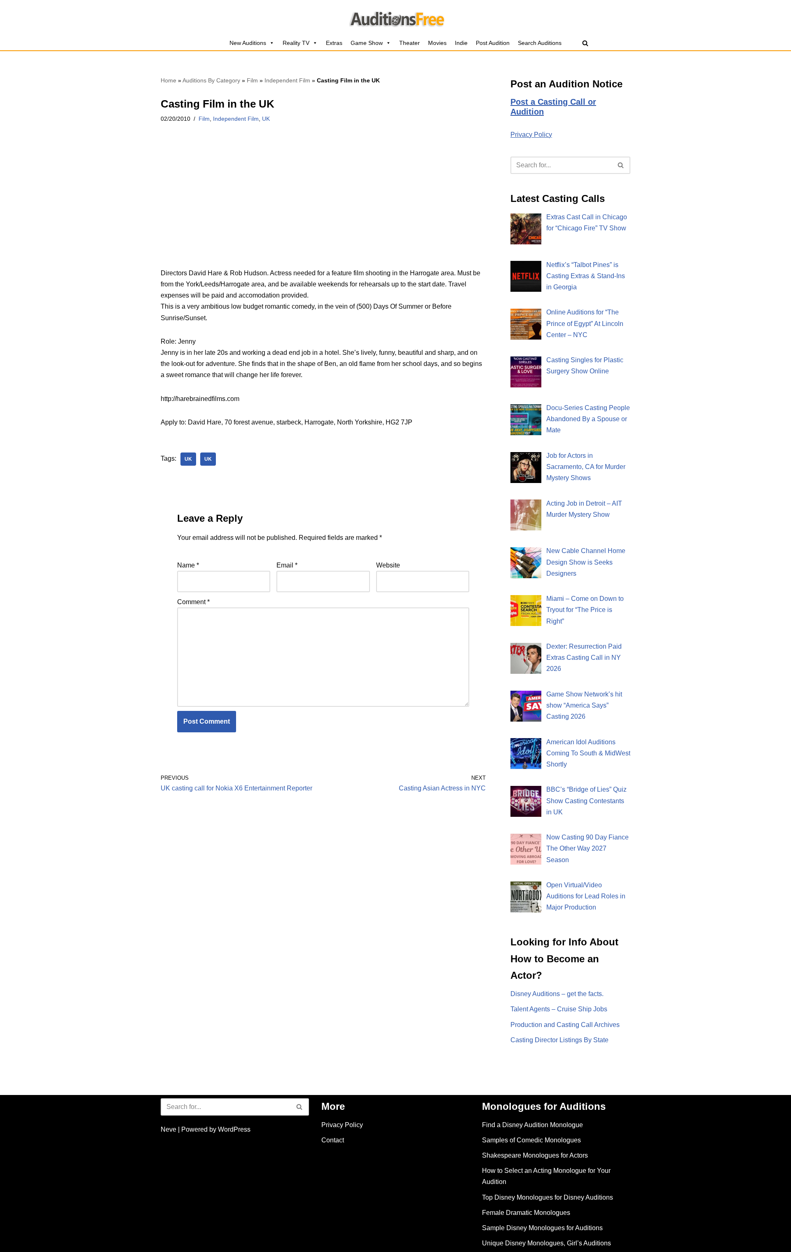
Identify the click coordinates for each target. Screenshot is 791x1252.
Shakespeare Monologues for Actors (535, 1155)
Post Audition (493, 43)
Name (188, 565)
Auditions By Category (211, 80)
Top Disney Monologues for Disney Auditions (547, 1197)
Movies (437, 43)
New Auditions (247, 43)
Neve (168, 1129)
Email (286, 565)
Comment (193, 601)
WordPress (234, 1129)
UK (266, 118)
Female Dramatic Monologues (526, 1212)
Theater (409, 43)
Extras (334, 43)
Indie (461, 43)
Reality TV (296, 43)
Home (168, 80)
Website (388, 565)
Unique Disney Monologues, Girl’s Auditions (546, 1243)
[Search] (585, 43)
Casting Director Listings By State (559, 1039)
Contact (332, 1140)
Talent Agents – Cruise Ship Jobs (558, 1009)
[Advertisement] (323, 206)
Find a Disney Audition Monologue (532, 1124)
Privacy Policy (531, 134)
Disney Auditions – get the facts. (557, 993)
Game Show (367, 43)
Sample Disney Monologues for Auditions (542, 1227)
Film (252, 80)
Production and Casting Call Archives (565, 1024)
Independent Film (287, 80)
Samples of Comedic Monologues (531, 1140)
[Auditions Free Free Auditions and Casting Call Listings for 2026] (396, 17)
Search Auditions (540, 43)
